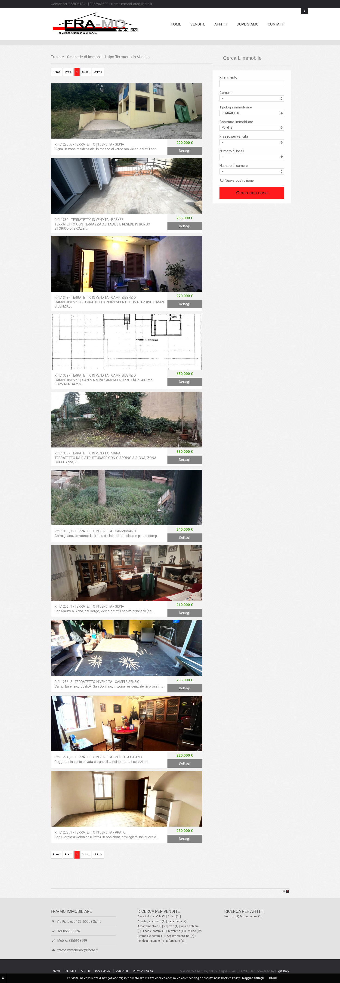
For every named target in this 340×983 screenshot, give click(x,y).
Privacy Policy (143, 970)
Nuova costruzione (239, 180)
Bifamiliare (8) (175, 940)
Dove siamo (248, 24)
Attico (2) (174, 916)
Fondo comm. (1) (251, 916)
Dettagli (126, 111)
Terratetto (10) (177, 931)
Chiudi (273, 978)
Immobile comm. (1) (152, 936)
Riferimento (228, 77)
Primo (56, 71)
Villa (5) (161, 916)
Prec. (68, 71)
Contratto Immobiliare (236, 122)
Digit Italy (282, 971)
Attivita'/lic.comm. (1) (152, 921)
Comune (225, 93)
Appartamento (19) (150, 926)
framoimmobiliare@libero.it (77, 950)
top (284, 891)
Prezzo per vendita (233, 136)
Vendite (197, 24)
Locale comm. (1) (154, 931)
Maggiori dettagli (253, 978)
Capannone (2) (177, 921)
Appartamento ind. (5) (181, 936)
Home (176, 24)
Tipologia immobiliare (235, 107)
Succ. (85, 71)
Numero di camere (233, 166)
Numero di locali (231, 151)
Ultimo (98, 71)
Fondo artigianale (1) (151, 940)
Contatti (276, 24)
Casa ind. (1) (146, 916)
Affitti (220, 24)
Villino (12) (195, 931)
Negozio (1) (171, 926)
